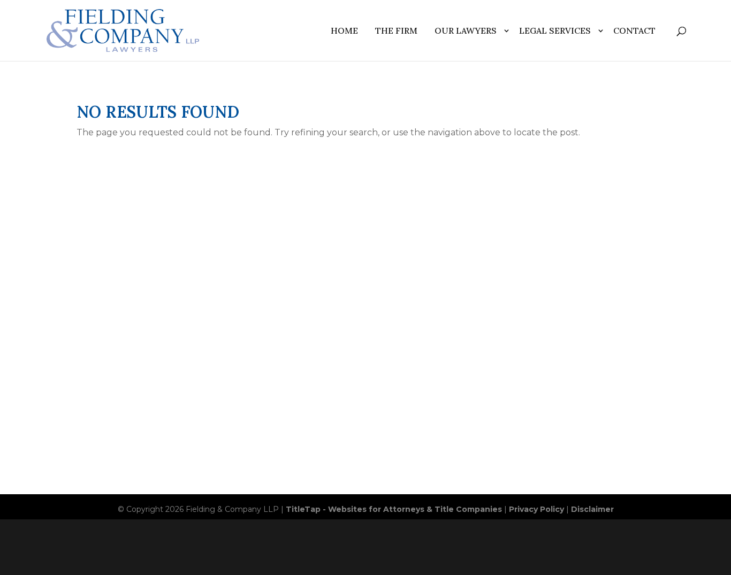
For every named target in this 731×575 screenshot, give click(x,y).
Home (344, 30)
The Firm (396, 30)
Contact (634, 30)
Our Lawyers (466, 30)
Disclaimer (592, 509)
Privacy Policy (536, 509)
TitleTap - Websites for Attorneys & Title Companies (394, 509)
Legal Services (555, 30)
